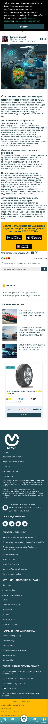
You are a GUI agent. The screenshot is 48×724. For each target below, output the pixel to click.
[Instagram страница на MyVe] (12, 526)
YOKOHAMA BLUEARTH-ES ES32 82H (24, 392)
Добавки (6, 614)
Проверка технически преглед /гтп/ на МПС (23, 542)
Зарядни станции (10, 624)
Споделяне (35, 263)
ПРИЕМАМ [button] (24, 27)
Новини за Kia (10, 293)
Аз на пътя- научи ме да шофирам (18, 679)
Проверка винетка (11, 554)
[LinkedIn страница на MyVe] (18, 526)
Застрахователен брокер (14, 650)
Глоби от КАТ (8, 559)
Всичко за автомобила (12, 457)
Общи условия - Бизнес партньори (13, 705)
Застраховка (8, 590)
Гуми (4, 600)
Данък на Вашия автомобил (15, 569)
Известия (43, 720)
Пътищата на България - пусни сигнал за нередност (21, 672)
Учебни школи (9, 688)
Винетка (6, 585)
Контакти (7, 476)
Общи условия (6, 708)
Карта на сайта (10, 471)
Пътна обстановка (11, 574)
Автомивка (7, 660)
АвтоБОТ (35, 722)
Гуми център (8, 655)
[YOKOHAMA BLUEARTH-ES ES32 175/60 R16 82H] (24, 375)
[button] (41, 21)
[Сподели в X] (45, 39)
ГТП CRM (6, 467)
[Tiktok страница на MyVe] (25, 526)
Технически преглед (11, 636)
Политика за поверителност (27, 21)
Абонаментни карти (12, 595)
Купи (24, 415)
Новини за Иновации (30, 295)
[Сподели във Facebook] (41, 39)
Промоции (4, 722)
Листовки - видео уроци (13, 683)
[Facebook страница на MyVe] (5, 526)
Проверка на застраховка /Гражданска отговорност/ (20, 548)
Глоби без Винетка (11, 564)
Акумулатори (8, 619)
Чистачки (7, 610)
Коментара (40, 258)
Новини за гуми (11, 295)
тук (28, 511)
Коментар (21, 263)
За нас (5, 452)
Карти (12, 722)
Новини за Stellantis (28, 293)
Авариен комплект (11, 605)
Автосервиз (8, 641)
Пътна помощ (9, 645)
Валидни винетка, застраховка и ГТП (19, 537)
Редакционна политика (13, 462)
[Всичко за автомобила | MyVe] (24, 718)
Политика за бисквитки (10, 712)
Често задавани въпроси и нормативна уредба (21, 694)
